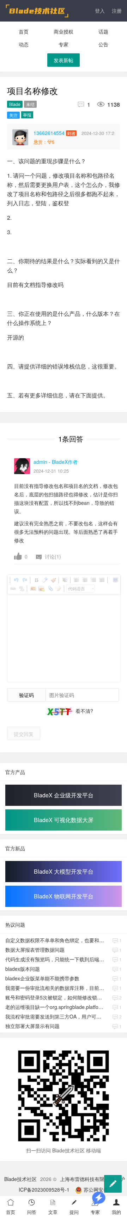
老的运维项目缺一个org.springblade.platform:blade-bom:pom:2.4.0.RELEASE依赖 (54, 1006)
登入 (100, 10)
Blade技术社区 (20, 1178)
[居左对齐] (76, 580)
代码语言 (76, 588)
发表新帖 (63, 60)
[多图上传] (41, 588)
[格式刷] (52, 580)
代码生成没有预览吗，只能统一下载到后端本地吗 (54, 959)
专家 (63, 44)
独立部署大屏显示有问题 (32, 1025)
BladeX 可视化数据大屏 (63, 820)
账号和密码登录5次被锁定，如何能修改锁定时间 (54, 997)
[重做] (24, 580)
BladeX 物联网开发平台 (63, 896)
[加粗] (36, 580)
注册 (117, 10)
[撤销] (15, 580)
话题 (103, 31)
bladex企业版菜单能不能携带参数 (42, 978)
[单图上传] (32, 588)
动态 (24, 44)
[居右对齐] (93, 580)
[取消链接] (21, 588)
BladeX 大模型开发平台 (63, 871)
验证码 (26, 694)
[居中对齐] (84, 580)
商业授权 (63, 31)
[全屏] (115, 580)
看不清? (83, 710)
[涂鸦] (58, 588)
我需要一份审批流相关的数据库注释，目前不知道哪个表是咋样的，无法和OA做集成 (54, 987)
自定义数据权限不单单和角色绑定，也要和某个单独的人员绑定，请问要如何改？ (54, 940)
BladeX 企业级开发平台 (63, 795)
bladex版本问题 (22, 968)
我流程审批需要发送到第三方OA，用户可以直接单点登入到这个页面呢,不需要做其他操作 (54, 1016)
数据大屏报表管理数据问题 (35, 949)
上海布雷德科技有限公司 (87, 1178)
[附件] (49, 588)
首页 (24, 31)
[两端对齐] (101, 580)
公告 (103, 44)
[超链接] (12, 588)
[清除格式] (44, 580)
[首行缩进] (64, 580)
